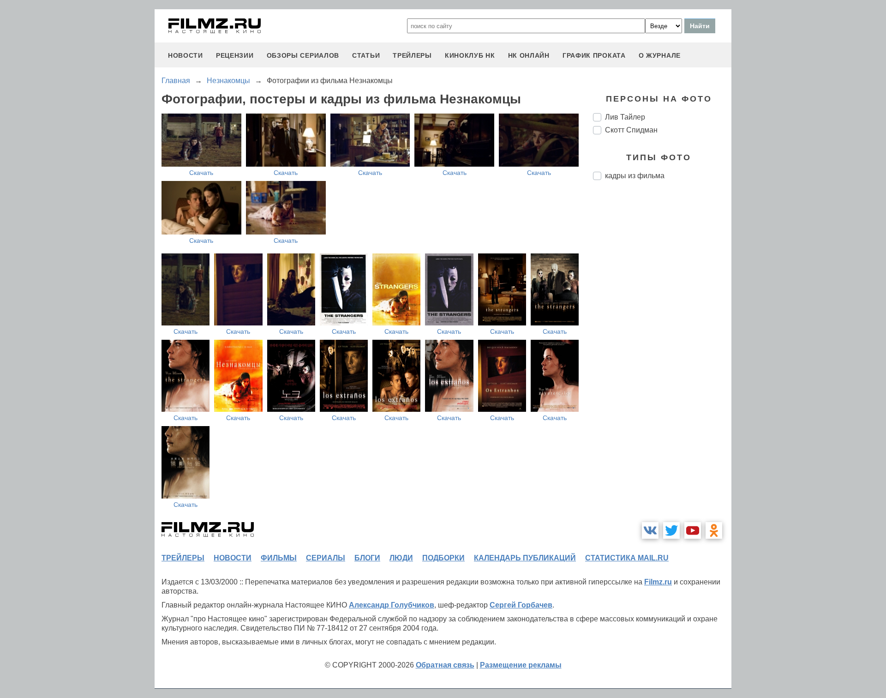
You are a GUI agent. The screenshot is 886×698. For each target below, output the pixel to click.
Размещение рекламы (521, 665)
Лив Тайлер (625, 117)
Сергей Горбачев (521, 605)
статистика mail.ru (627, 558)
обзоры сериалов (303, 55)
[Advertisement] (662, 341)
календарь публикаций (525, 558)
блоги (367, 558)
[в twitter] (671, 530)
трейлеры (412, 55)
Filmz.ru (658, 582)
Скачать (201, 172)
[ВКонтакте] (650, 530)
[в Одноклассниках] (714, 530)
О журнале (660, 55)
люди (401, 558)
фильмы (279, 558)
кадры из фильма (634, 176)
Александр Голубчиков (391, 605)
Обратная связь (445, 665)
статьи (366, 55)
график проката (594, 55)
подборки (443, 558)
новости (185, 55)
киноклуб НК (470, 55)
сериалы (325, 558)
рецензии (235, 55)
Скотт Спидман (631, 130)
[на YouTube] (692, 530)
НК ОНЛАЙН (529, 55)
